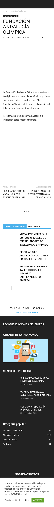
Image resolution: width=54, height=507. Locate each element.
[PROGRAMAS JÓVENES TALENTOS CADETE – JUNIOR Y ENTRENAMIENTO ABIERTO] (10, 270)
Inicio (5, 11)
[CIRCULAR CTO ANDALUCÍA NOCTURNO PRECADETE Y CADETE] (10, 255)
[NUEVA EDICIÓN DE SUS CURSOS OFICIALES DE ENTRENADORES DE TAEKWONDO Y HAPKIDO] (10, 238)
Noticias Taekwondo (19, 11)
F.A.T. (9, 37)
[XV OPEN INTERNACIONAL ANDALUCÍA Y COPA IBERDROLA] (10, 396)
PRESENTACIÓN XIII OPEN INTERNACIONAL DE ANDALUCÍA (39, 194)
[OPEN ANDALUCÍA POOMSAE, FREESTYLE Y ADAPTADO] (10, 381)
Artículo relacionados (15, 226)
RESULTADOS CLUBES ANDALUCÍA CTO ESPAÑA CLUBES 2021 (14, 194)
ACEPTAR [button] (37, 500)
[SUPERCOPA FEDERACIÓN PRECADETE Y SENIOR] (10, 410)
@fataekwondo (27, 312)
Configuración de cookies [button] (16, 500)
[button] (50, 4)
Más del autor (34, 226)
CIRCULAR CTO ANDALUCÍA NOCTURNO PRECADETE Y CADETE (34, 255)
